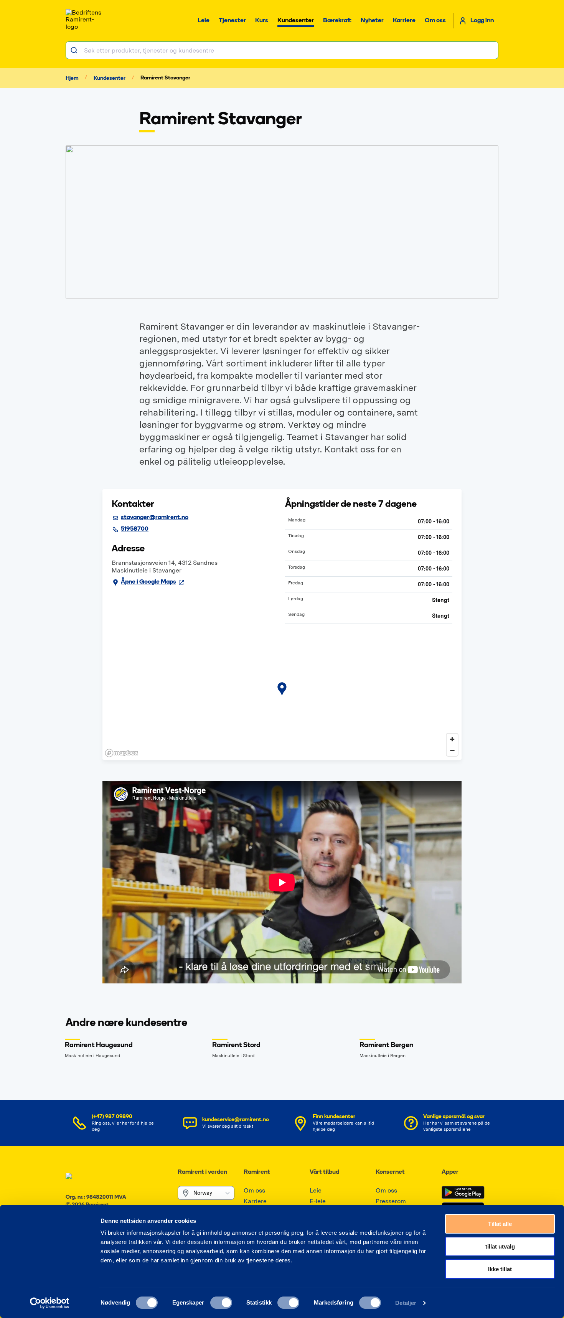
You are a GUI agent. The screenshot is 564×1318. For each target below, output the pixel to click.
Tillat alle (500, 1224)
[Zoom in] (452, 739)
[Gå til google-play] (463, 1192)
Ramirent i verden (202, 1172)
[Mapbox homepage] (122, 753)
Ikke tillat (500, 1269)
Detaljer (405, 1303)
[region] (282, 696)
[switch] (221, 1303)
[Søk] (75, 50)
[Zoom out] (452, 750)
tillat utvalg (500, 1246)
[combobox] (282, 50)
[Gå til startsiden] (85, 20)
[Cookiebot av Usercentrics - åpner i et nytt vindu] (49, 1303)
